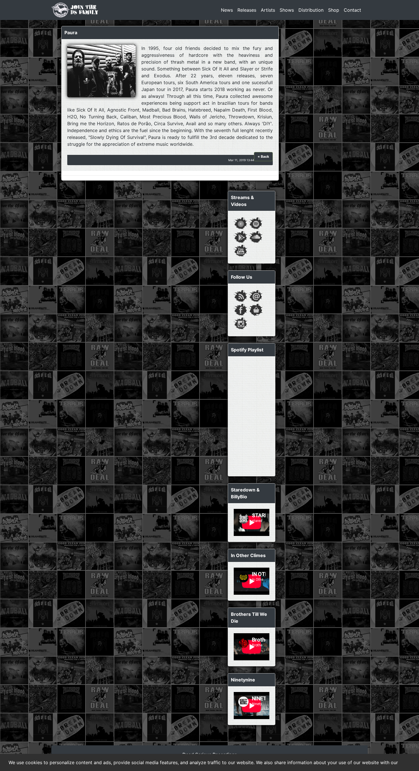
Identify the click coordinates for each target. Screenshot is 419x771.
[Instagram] (240, 323)
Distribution (311, 10)
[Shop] (256, 309)
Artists (268, 10)
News (227, 10)
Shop (333, 10)
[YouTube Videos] (240, 250)
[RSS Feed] (240, 295)
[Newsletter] (256, 295)
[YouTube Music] (240, 223)
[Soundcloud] (256, 236)
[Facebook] (240, 309)
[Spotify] (256, 223)
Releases (246, 10)
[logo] (74, 10)
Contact (352, 10)
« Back (263, 156)
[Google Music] (240, 236)
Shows (287, 10)
